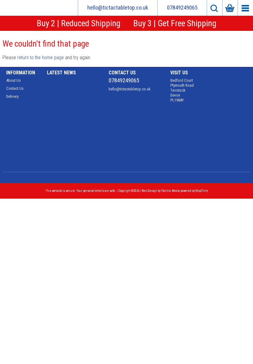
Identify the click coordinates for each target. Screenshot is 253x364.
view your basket (230, 8)
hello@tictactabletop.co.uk (117, 7)
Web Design (149, 190)
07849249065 (182, 7)
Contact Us (14, 88)
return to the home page (40, 57)
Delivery (12, 96)
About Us (13, 80)
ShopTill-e (201, 190)
